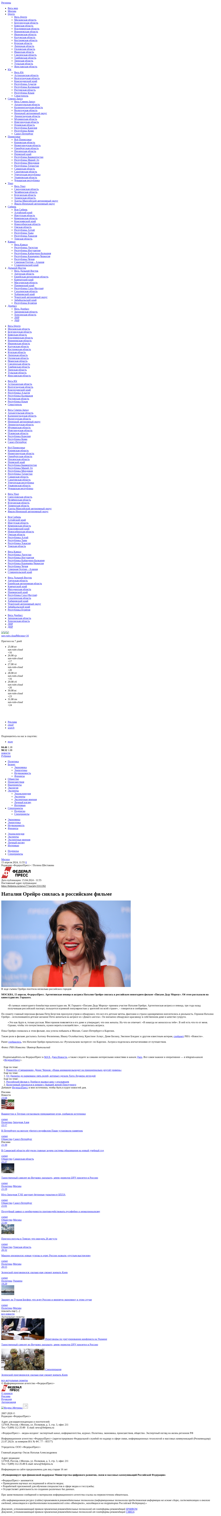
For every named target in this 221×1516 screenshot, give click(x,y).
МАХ (47, 1057)
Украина (17, 1280)
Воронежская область (26, 31)
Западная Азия (21, 1122)
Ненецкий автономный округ (30, 113)
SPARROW (131, 1509)
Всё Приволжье (23, 139)
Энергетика (20, 770)
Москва (12, 11)
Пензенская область (25, 151)
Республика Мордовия (26, 162)
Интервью (20, 805)
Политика (13, 761)
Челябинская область (25, 192)
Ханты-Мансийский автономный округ (36, 200)
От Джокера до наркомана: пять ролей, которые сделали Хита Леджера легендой (51, 1075)
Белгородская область (26, 22)
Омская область (23, 227)
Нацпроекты (15, 784)
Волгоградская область (27, 78)
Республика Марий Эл (26, 160)
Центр (11, 14)
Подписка (19, 811)
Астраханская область (26, 75)
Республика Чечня (24, 259)
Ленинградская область (27, 116)
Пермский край (22, 154)
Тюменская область (25, 198)
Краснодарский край (25, 81)
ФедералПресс (12, 1060)
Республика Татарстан (26, 165)
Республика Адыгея (25, 84)
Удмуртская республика (27, 174)
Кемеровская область (25, 218)
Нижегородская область (27, 145)
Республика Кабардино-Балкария (32, 253)
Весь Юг (19, 72)
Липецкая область (24, 46)
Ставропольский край (26, 265)
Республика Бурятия (25, 303)
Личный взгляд (22, 802)
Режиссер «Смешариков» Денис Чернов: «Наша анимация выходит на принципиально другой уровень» (64, 1070)
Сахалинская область (26, 291)
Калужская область (24, 37)
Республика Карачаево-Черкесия (32, 256)
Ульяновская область (25, 177)
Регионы (6, 2)
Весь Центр (20, 17)
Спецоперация (53, 1369)
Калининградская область (28, 107)
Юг (9, 69)
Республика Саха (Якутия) (29, 288)
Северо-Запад (15, 98)
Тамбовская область (25, 57)
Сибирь (12, 206)
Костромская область (25, 40)
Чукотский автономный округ (31, 297)
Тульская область (23, 63)
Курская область (23, 43)
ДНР (16, 320)
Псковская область (24, 125)
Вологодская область (25, 110)
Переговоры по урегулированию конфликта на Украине (76, 1339)
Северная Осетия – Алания (29, 262)
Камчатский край (23, 279)
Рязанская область (24, 52)
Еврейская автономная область (31, 276)
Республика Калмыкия (26, 87)
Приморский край (24, 285)
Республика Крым (24, 92)
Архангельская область (27, 104)
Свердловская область (26, 189)
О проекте (7, 1393)
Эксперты (13, 790)
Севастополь (21, 95)
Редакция (6, 1399)
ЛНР (16, 317)
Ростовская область (25, 90)
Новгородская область (26, 122)
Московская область (25, 19)
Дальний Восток (17, 268)
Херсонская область (25, 314)
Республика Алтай (24, 230)
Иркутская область (24, 215)
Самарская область (24, 168)
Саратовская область (25, 171)
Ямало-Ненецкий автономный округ (34, 203)
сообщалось (14, 1041)
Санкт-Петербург (23, 133)
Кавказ (11, 241)
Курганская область (25, 195)
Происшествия (16, 782)
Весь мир (13, 8)
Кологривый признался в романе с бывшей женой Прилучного (41, 1084)
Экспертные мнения (25, 799)
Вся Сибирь (20, 209)
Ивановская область (25, 34)
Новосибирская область (27, 224)
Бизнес (11, 764)
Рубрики (6, 756)
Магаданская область (26, 282)
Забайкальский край (25, 300)
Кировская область (24, 142)
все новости (8, 1314)
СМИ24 (130, 1511)
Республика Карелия (25, 127)
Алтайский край (23, 212)
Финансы (19, 776)
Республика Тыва (23, 233)
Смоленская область (25, 55)
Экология (13, 787)
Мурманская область (25, 119)
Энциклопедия (22, 793)
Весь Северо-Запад (24, 101)
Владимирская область (26, 28)
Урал (10, 183)
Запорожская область (26, 311)
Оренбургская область (26, 148)
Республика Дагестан (26, 247)
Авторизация (8, 1402)
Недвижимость (22, 773)
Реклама (12, 722)
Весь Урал (19, 186)
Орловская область (24, 49)
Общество (13, 779)
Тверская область (23, 60)
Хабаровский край (24, 294)
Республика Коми (24, 130)
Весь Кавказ (21, 244)
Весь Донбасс (21, 308)
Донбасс (12, 305)
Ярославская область (25, 66)
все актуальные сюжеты (14, 1380)
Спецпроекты (15, 808)
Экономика (20, 767)
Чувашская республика (27, 180)
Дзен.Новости (59, 1057)
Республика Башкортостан (28, 157)
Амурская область (24, 273)
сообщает (179, 1036)
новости (5, 753)
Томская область (23, 238)
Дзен (139, 1057)
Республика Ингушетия (27, 250)
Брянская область (23, 25)
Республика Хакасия (25, 235)
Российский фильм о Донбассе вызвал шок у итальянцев (37, 1081)
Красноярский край (25, 221)
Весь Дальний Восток (26, 270)
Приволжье (14, 136)
